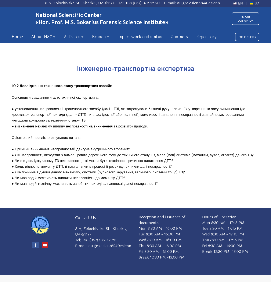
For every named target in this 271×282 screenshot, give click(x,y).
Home (17, 37)
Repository (206, 37)
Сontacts (179, 37)
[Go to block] (40, 225)
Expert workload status (140, 37)
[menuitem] (238, 3)
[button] (245, 18)
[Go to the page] (21, 19)
